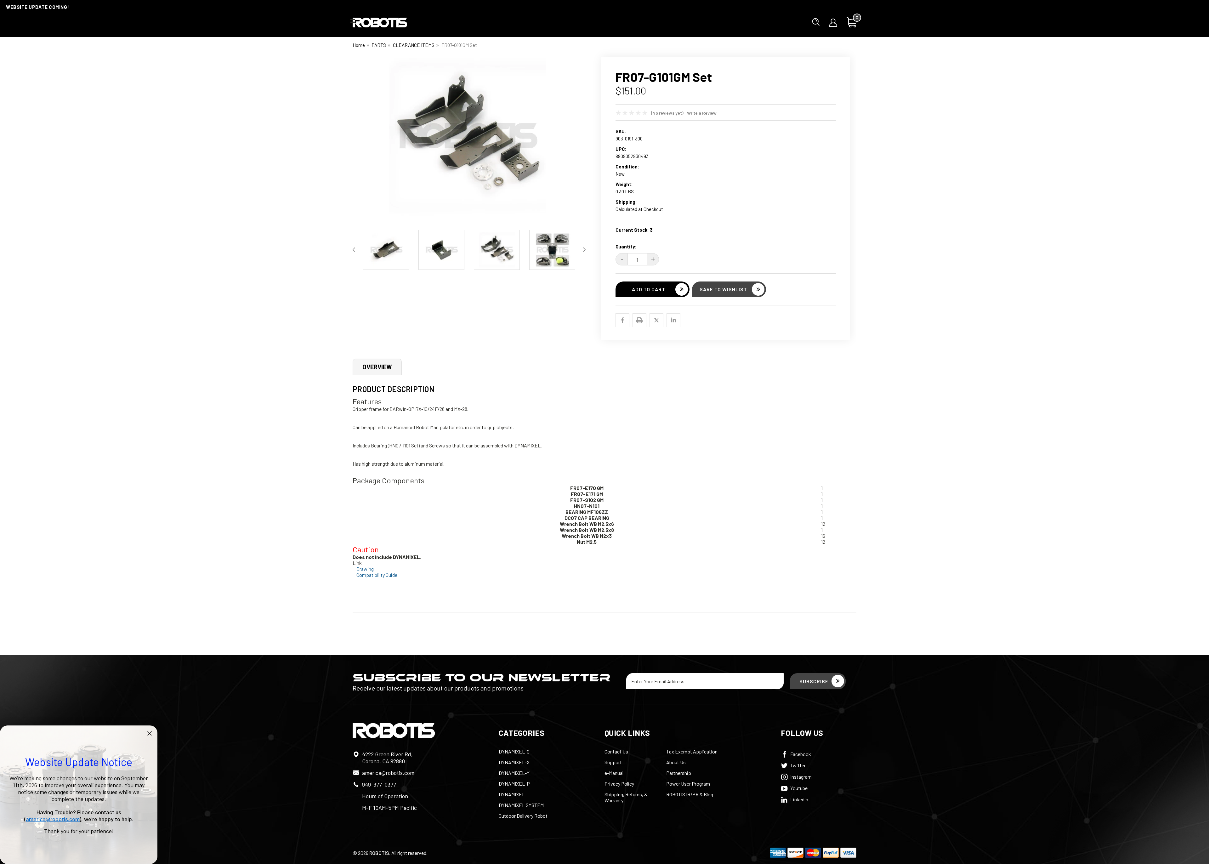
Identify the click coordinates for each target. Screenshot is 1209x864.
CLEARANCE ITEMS (413, 45)
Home (359, 45)
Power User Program (688, 784)
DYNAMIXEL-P (514, 784)
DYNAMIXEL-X (514, 762)
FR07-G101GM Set (459, 45)
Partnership (678, 773)
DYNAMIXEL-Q (514, 751)
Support (613, 762)
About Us (676, 762)
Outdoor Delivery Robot (523, 816)
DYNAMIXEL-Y (514, 773)
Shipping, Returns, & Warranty (625, 797)
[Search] (816, 22)
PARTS (379, 45)
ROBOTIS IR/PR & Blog (689, 794)
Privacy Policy (619, 784)
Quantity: (626, 246)
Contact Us (616, 751)
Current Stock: (634, 230)
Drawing (365, 569)
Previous (357, 142)
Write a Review (702, 113)
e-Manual (613, 773)
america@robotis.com (388, 772)
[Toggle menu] (352, 21)
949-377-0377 (379, 784)
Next (581, 142)
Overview (377, 367)
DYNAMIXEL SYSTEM (521, 805)
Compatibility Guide (376, 575)
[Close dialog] (149, 733)
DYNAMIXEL (512, 794)
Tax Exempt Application (692, 751)
